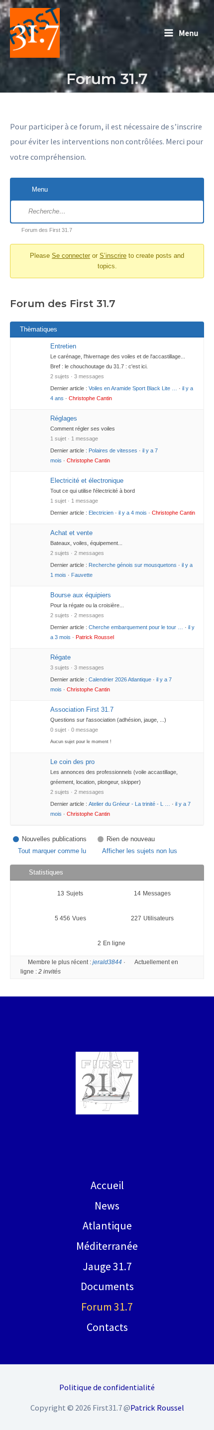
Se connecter (71, 255)
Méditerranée (107, 1246)
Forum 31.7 (107, 1307)
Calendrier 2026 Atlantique (120, 679)
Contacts (107, 1327)
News (107, 1205)
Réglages (63, 418)
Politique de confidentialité (107, 1387)
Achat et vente (71, 533)
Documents (107, 1286)
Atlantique (107, 1225)
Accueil (107, 1185)
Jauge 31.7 (107, 1266)
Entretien (63, 346)
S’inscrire (113, 255)
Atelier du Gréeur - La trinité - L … (129, 804)
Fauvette (82, 575)
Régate (60, 657)
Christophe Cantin (90, 398)
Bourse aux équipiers (80, 595)
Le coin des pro (72, 762)
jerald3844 (107, 962)
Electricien (101, 513)
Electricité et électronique (86, 480)
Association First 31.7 (81, 709)
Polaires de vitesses (113, 450)
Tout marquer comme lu (52, 851)
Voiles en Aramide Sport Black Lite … (133, 388)
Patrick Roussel (95, 637)
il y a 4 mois (132, 513)
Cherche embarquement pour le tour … (136, 627)
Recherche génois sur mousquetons (133, 565)
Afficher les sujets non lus (139, 851)
